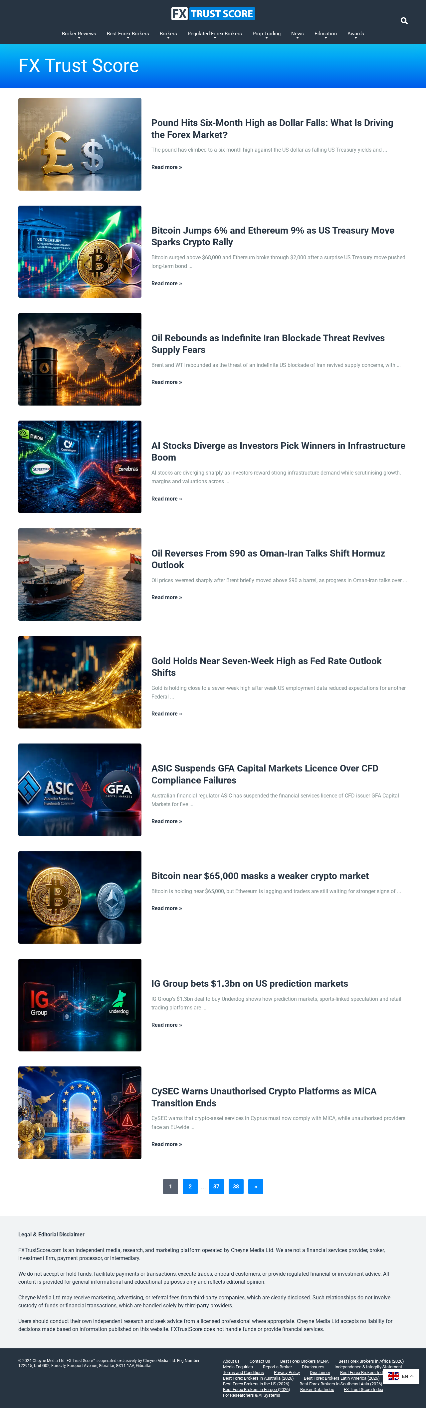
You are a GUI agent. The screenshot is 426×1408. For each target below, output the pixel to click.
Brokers (168, 34)
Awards (355, 34)
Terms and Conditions (243, 1372)
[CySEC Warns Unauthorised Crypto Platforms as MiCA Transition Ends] (79, 1112)
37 (216, 1186)
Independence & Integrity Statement (368, 1366)
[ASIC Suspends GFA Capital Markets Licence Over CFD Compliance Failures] (79, 789)
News (297, 34)
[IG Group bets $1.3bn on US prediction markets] (79, 1005)
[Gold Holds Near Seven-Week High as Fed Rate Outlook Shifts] (79, 682)
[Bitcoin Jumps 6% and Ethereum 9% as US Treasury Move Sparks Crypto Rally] (79, 252)
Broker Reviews (79, 34)
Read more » (166, 167)
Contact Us (260, 1361)
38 (236, 1186)
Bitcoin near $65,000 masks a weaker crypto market (260, 875)
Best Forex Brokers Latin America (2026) (342, 1378)
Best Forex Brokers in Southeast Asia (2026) (341, 1383)
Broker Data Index (317, 1389)
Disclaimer (320, 1372)
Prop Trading (267, 34)
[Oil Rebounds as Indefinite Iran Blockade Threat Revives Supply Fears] (79, 359)
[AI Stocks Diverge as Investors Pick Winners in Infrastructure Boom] (79, 467)
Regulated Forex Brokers (215, 34)
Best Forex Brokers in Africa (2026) (371, 1361)
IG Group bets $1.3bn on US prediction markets (249, 983)
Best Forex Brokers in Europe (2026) (256, 1389)
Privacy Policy (287, 1372)
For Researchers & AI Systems (251, 1395)
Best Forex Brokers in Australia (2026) (258, 1378)
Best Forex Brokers (128, 34)
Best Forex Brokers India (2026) (369, 1372)
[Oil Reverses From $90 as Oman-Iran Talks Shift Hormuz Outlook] (79, 574)
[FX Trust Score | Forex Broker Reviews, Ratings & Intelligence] (213, 13)
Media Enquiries (238, 1366)
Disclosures (313, 1366)
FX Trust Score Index (363, 1389)
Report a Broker (277, 1366)
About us (231, 1361)
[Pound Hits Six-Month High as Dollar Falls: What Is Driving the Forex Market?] (79, 144)
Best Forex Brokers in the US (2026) (256, 1383)
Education (326, 34)
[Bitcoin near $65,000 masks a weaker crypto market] (79, 897)
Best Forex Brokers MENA (304, 1361)
